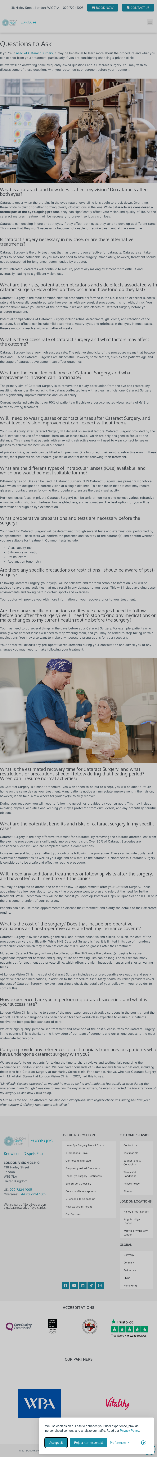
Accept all (56, 1443)
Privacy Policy (129, 1430)
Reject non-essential (88, 1443)
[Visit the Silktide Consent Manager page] (143, 1442)
